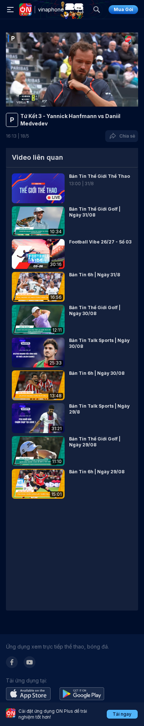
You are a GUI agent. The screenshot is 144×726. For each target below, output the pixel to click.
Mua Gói (123, 9)
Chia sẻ (126, 136)
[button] (72, 188)
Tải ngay (122, 714)
